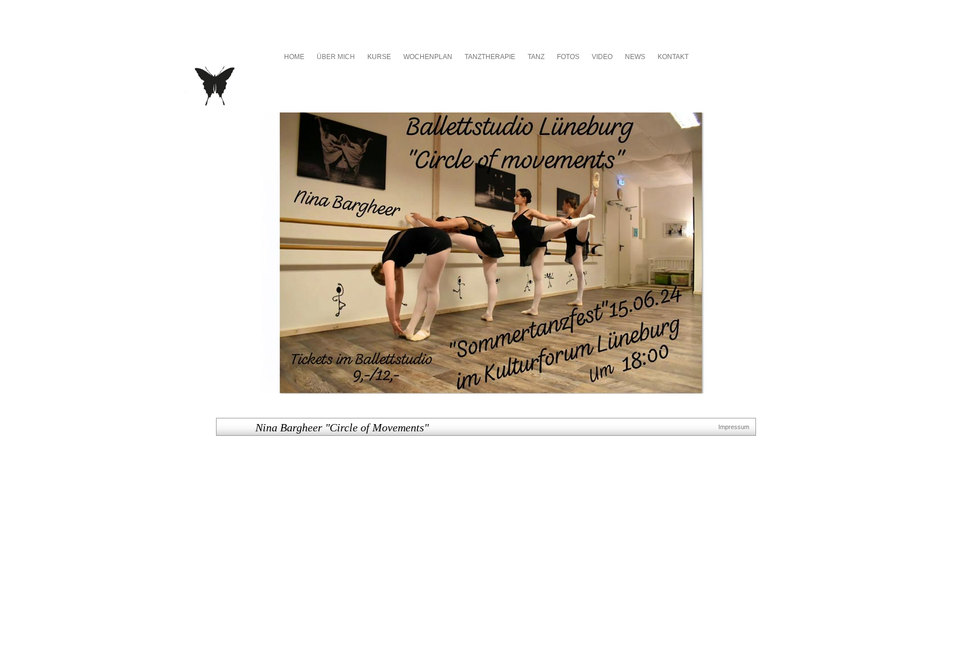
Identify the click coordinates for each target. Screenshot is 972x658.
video (602, 57)
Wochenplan (427, 57)
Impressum (733, 426)
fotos (568, 57)
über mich (336, 57)
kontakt (673, 57)
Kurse (379, 57)
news (635, 57)
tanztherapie (490, 57)
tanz (536, 57)
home (294, 57)
